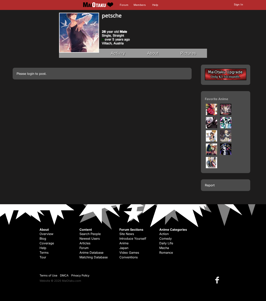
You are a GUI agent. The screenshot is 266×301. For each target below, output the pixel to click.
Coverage (47, 243)
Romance (166, 252)
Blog (43, 238)
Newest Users (89, 238)
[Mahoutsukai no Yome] (211, 154)
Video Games (129, 252)
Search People (90, 234)
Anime (124, 243)
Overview (46, 234)
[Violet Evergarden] (225, 140)
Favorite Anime (216, 99)
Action (164, 234)
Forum (124, 4)
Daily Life (166, 243)
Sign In (238, 4)
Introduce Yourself (132, 238)
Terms (44, 252)
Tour (43, 257)
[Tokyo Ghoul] (211, 127)
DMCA (64, 275)
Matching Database (93, 257)
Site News (126, 234)
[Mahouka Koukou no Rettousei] (225, 127)
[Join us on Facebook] (218, 280)
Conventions (128, 257)
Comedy (165, 238)
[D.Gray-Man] (225, 114)
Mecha (164, 248)
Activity (118, 53)
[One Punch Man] (211, 114)
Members (140, 4)
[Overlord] (225, 154)
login (30, 74)
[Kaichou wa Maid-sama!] (211, 140)
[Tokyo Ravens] (211, 167)
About (153, 53)
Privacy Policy (80, 275)
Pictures (188, 53)
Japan (123, 248)
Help (155, 4)
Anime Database (91, 252)
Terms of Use (48, 275)
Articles (84, 243)
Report (210, 185)
